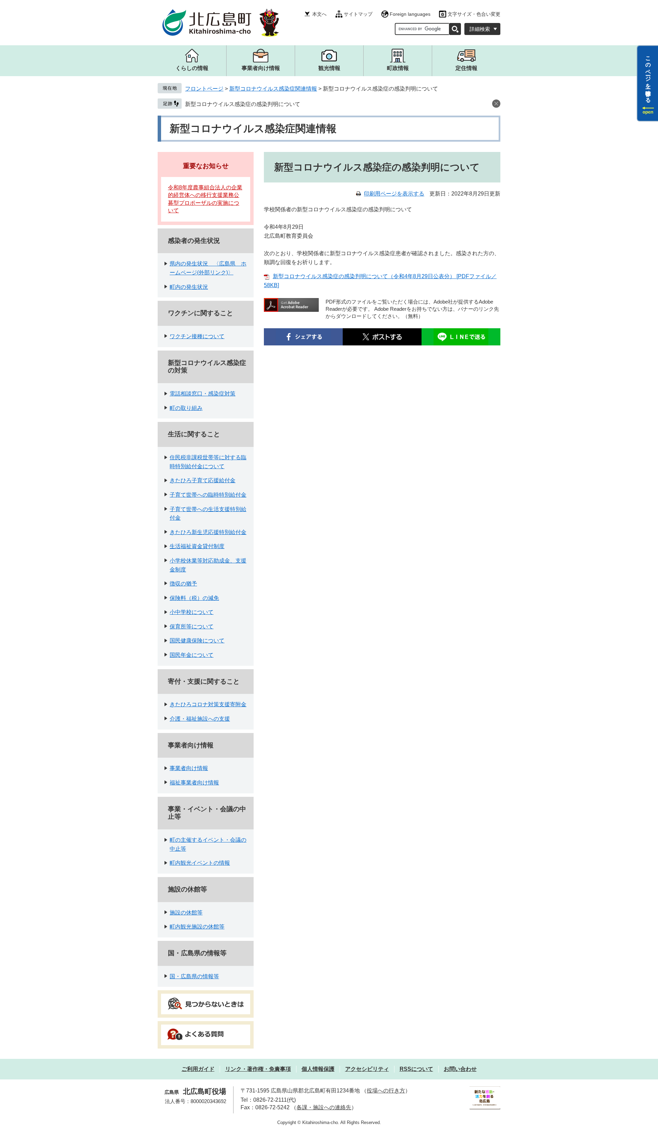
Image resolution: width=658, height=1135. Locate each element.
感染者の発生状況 (194, 240)
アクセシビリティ (367, 1069)
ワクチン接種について (197, 336)
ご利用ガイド (198, 1069)
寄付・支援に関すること (204, 681)
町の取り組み (186, 408)
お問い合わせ (460, 1069)
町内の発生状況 (189, 287)
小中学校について (192, 612)
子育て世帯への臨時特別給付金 (208, 495)
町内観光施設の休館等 (197, 927)
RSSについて (416, 1069)
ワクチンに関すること (200, 313)
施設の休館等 (187, 889)
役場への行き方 (386, 1090)
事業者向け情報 (191, 745)
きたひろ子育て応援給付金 (202, 480)
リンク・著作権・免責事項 (258, 1069)
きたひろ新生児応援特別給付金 (208, 532)
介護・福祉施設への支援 (200, 719)
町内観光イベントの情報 (200, 863)
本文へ (319, 14)
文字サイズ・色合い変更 (474, 14)
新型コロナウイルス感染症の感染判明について (242, 104)
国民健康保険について (197, 640)
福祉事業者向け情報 (194, 782)
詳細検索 (480, 29)
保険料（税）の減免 (194, 598)
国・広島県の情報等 (197, 953)
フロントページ (204, 89)
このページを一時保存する (648, 76)
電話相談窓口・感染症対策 (202, 394)
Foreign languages (410, 14)
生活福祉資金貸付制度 (197, 546)
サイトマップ (358, 14)
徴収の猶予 (183, 584)
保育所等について (192, 626)
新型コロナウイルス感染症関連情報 (273, 89)
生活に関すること (194, 434)
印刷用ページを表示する (394, 194)
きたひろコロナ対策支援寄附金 (208, 704)
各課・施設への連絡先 (323, 1107)
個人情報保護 (318, 1069)
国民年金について (192, 655)
